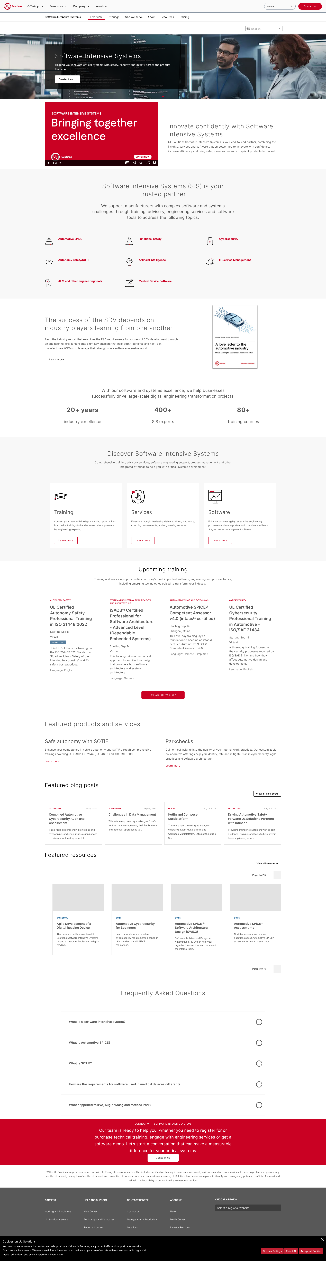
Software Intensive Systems (63, 17)
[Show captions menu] (127, 163)
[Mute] (134, 163)
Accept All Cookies (311, 1251)
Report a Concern (93, 1227)
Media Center (177, 1219)
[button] (36, 6)
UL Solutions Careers (56, 1219)
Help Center (90, 1211)
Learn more (56, 359)
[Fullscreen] (154, 163)
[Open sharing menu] (147, 163)
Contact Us (133, 1211)
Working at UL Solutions (58, 1211)
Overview (96, 17)
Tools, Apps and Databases (99, 1219)
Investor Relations (180, 1227)
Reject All (291, 1251)
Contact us (310, 6)
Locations (132, 1227)
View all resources (267, 863)
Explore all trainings (163, 694)
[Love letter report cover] (235, 336)
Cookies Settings (272, 1251)
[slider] (91, 163)
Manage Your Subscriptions (142, 1219)
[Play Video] (48, 163)
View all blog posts (267, 793)
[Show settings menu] (141, 163)
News (173, 1211)
